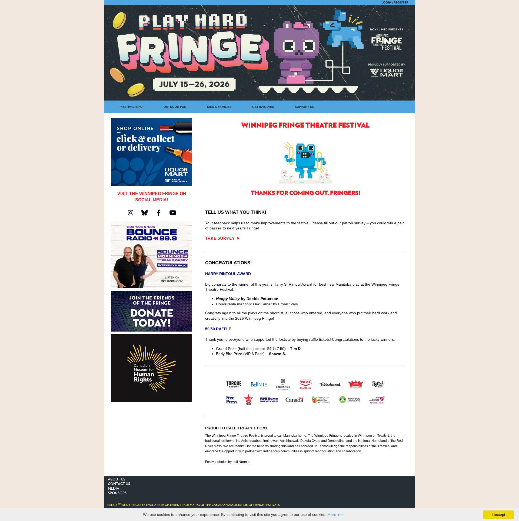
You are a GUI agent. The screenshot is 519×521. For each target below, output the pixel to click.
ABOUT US (116, 479)
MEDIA (113, 488)
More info (335, 514)
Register (401, 2)
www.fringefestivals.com (122, 507)
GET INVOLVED (263, 106)
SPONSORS (117, 493)
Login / (387, 2)
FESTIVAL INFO (132, 106)
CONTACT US (119, 484)
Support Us (304, 106)
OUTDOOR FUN (175, 106)
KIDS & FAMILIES (219, 106)
